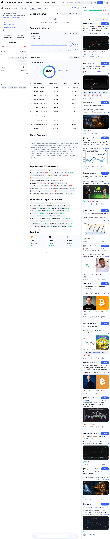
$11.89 (55, 213)
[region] (38, 2)
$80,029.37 (60, 203)
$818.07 (61, 210)
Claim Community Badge (10, 30)
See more (106, 7)
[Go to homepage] (8, 2)
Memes (4, 87)
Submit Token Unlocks (10, 27)
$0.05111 (40, 203)
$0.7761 (58, 216)
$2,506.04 (41, 208)
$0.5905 (40, 226)
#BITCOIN (86, 369)
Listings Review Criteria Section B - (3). (14, 17)
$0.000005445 (62, 223)
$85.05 (41, 210)
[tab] (58, 14)
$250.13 (61, 218)
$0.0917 (38, 213)
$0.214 (40, 216)
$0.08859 (41, 221)
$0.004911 (62, 226)
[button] (54, 2)
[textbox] (94, 535)
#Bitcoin (95, 219)
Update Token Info (9, 24)
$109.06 (61, 208)
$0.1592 (40, 223)
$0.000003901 (63, 221)
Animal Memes (22, 87)
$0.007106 (41, 218)
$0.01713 (59, 205)
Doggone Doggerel (12, 87)
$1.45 (38, 205)
